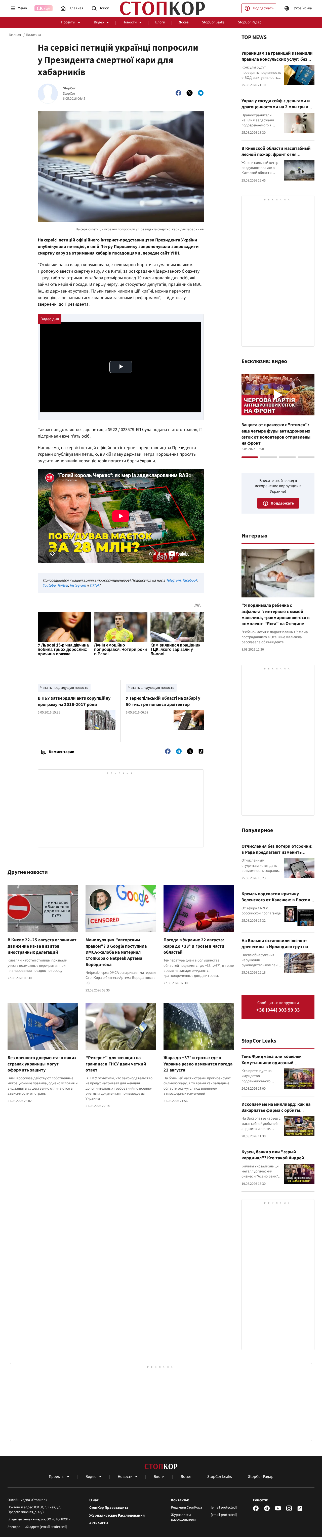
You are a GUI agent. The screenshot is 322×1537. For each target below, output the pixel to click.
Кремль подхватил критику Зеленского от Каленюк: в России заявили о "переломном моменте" (277, 900)
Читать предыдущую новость (64, 687)
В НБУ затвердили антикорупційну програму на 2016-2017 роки (74, 701)
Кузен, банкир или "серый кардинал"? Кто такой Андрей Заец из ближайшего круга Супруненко (273, 1161)
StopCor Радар (249, 22)
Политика (33, 35)
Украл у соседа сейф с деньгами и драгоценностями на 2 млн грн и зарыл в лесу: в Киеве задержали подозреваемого (276, 110)
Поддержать (263, 8)
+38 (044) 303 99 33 (278, 1010)
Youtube (49, 585)
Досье (183, 22)
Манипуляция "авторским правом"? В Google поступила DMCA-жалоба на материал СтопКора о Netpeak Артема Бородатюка (116, 952)
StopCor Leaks (213, 22)
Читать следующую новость (151, 687)
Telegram (173, 580)
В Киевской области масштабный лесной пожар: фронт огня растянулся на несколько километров (276, 157)
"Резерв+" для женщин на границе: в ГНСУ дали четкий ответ (116, 1064)
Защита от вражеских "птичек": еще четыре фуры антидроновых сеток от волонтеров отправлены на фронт (276, 434)
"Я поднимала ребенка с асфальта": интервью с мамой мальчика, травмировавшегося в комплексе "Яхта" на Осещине (276, 614)
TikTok (94, 585)
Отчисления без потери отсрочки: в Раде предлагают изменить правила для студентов (277, 852)
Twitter (62, 585)
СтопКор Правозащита (108, 1507)
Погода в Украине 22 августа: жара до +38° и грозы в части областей (194, 946)
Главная (15, 35)
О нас (94, 1500)
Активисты (98, 1523)
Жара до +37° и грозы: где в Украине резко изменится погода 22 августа (198, 1064)
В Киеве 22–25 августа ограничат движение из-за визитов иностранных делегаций (42, 946)
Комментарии (61, 752)
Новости (130, 22)
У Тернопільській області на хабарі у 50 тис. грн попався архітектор (163, 701)
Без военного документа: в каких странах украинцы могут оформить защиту (42, 1064)
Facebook (189, 580)
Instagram (78, 585)
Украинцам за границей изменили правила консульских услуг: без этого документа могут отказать (277, 59)
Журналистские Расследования (117, 1515)
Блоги (160, 22)
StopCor (69, 88)
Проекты (68, 22)
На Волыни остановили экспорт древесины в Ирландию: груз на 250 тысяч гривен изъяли (275, 947)
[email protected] (53, 1526)
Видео (99, 22)
